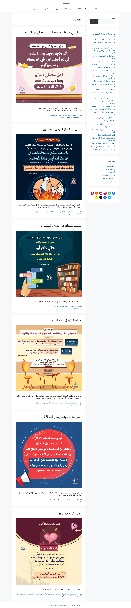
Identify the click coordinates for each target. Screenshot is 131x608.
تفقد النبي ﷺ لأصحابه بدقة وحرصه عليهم (103, 109)
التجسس (77, 502)
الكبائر (70, 212)
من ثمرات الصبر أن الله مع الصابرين (105, 61)
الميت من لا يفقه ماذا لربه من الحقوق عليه (103, 64)
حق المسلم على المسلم (51, 500)
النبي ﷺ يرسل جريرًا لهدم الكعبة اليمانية (104, 89)
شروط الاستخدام (110, 169)
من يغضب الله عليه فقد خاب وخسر (105, 39)
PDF (79, 9)
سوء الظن (64, 596)
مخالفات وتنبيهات (50, 212)
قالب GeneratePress (57, 605)
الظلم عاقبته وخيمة (109, 121)
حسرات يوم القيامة (71, 117)
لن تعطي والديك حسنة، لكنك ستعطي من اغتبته (53, 32)
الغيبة (78, 117)
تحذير (70, 214)
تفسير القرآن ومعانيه (49, 403)
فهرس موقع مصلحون (109, 178)
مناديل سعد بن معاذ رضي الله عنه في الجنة (103, 98)
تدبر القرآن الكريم (64, 212)
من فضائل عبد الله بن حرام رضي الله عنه (103, 106)
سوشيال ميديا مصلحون (108, 175)
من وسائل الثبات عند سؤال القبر (106, 124)
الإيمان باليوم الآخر (66, 115)
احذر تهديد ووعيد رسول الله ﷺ (63, 416)
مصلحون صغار (57, 9)
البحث (113, 18)
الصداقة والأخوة (67, 403)
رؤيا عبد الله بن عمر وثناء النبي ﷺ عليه (104, 150)
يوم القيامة (63, 117)
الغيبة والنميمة (57, 115)
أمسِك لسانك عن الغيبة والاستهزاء (61, 225)
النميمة (74, 214)
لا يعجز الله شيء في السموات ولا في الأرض (103, 48)
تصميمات (86, 9)
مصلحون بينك (46, 9)
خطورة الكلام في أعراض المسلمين (62, 129)
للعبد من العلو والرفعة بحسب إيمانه (105, 67)
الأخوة (77, 405)
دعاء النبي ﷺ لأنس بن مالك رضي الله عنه (103, 146)
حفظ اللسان (76, 306)
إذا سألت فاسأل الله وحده (107, 127)
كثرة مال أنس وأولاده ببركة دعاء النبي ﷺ (103, 143)
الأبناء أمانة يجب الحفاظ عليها (106, 135)
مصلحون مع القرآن (69, 9)
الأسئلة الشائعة (111, 172)
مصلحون (65, 3)
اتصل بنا (113, 181)
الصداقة (74, 405)
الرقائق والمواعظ (75, 115)
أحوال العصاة (69, 306)
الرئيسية (95, 9)
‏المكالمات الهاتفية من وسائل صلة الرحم (104, 118)
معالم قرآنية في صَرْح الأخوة (66, 320)
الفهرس (36, 9)
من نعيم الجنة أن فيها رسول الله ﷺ (104, 81)
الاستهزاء (77, 308)
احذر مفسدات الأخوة (69, 513)
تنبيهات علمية (111, 166)
